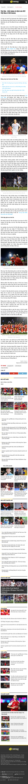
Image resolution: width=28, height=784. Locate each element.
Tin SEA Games (18, 7)
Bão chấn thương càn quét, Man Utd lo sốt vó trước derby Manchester (19, 670)
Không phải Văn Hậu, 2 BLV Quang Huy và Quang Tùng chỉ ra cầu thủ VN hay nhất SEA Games (20, 493)
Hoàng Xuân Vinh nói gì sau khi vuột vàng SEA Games (13, 537)
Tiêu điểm (4, 652)
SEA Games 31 (10, 7)
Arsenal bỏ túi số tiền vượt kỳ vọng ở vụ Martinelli (12, 713)
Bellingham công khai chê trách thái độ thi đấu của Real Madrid (13, 629)
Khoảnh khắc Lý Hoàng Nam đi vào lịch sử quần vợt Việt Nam (14, 571)
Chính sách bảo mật (13, 780)
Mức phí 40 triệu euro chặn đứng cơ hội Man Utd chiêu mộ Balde (14, 438)
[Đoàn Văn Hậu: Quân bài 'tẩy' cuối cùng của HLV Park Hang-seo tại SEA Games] (20, 471)
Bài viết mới (5, 379)
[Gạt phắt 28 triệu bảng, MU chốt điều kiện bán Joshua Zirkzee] (5, 612)
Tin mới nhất (5, 694)
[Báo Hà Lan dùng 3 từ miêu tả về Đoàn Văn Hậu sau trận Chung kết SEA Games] (7, 486)
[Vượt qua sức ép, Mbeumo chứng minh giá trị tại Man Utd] (5, 656)
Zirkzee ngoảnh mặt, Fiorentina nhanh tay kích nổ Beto (14, 451)
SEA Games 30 (11, 48)
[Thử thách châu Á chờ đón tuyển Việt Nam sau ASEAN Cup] (5, 732)
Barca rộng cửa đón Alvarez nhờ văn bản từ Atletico (13, 618)
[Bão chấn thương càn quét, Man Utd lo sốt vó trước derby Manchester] (5, 671)
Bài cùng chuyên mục (6, 383)
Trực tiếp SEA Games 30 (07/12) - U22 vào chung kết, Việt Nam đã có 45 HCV (13, 562)
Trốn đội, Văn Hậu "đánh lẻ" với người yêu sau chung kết (7, 478)
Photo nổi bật (5, 578)
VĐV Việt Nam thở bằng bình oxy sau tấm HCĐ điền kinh (14, 566)
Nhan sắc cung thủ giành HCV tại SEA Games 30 (7, 526)
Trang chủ (3, 7)
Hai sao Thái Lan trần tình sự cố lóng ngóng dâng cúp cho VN (14, 433)
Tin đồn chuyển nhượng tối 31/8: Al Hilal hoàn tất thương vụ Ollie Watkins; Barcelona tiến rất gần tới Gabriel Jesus (14, 429)
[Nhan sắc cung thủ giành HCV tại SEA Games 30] (7, 520)
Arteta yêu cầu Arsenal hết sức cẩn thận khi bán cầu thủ (14, 625)
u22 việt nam (18, 365)
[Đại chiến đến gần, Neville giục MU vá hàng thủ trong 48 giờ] (7, 406)
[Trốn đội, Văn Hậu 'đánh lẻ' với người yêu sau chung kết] (7, 471)
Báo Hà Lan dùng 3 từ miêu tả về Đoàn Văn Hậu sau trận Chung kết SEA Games (7, 493)
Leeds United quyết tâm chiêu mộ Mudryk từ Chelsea (13, 447)
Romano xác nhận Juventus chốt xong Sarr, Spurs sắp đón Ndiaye (14, 443)
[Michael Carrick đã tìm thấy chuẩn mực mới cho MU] (5, 686)
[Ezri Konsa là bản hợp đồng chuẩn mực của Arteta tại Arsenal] (5, 664)
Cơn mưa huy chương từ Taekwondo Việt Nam (13, 549)
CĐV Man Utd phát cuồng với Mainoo (10, 621)
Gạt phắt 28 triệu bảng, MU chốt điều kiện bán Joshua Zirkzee (13, 455)
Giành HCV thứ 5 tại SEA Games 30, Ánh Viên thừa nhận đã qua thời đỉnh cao (14, 554)
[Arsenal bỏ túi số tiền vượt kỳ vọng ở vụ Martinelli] (14, 703)
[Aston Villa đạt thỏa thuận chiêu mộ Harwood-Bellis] (20, 391)
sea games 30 (10, 365)
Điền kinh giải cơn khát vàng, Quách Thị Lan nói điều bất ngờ (14, 541)
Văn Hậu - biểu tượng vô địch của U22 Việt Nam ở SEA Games (13, 12)
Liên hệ (4, 780)
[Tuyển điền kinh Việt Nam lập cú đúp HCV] (20, 520)
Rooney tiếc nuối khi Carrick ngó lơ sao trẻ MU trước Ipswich (7, 398)
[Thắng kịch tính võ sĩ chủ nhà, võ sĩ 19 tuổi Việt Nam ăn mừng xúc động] (7, 506)
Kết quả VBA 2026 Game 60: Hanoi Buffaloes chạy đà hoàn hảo (14, 460)
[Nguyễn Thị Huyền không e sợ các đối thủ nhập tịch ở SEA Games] (20, 506)
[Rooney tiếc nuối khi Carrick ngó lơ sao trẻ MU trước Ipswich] (7, 391)
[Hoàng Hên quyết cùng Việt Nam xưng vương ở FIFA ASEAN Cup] (20, 406)
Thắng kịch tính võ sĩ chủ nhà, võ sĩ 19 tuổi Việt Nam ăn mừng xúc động (7, 513)
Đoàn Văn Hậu (4, 367)
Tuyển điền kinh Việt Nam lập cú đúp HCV (19, 526)
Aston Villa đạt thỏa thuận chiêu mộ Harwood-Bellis (19, 398)
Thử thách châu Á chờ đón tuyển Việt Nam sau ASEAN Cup (19, 730)
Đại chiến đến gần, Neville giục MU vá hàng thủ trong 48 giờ (7, 412)
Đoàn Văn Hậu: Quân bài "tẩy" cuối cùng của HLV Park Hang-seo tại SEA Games (20, 478)
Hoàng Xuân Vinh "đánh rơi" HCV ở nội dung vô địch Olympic (13, 558)
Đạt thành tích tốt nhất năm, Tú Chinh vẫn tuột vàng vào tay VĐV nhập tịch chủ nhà (13, 545)
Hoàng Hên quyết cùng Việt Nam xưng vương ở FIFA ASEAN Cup (20, 412)
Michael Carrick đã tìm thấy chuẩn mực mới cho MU (18, 684)
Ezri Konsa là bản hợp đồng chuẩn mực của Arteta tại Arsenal (14, 423)
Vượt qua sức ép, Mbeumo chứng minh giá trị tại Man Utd (14, 419)
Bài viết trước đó (7, 500)
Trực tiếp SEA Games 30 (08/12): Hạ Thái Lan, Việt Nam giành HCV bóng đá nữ (14, 533)
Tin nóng (4, 608)
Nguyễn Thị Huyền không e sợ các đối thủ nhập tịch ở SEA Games (20, 513)
